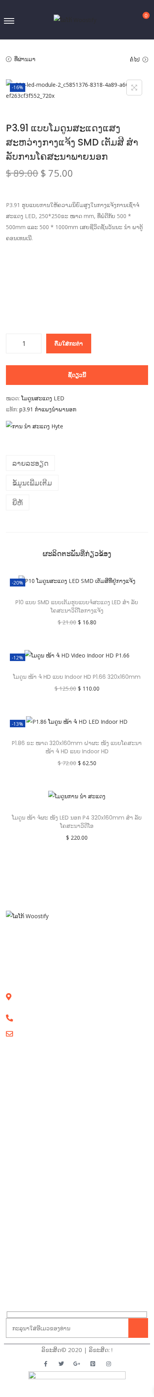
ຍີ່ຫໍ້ (17, 502)
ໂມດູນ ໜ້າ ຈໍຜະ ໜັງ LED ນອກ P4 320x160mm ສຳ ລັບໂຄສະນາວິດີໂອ (77, 822)
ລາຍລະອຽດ (30, 463)
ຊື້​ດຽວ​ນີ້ (77, 375)
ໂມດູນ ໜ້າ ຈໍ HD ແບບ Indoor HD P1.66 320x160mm (77, 677)
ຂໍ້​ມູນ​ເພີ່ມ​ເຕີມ (32, 482)
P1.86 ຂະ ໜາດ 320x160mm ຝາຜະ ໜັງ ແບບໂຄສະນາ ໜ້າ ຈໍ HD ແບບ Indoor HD (77, 747)
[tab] (77, 463)
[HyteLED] (34, 426)
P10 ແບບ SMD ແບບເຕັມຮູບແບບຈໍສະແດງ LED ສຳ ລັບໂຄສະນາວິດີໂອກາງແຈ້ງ (76, 606)
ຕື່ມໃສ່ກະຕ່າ (68, 343)
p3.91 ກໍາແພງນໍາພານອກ (47, 409)
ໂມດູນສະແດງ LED (42, 398)
